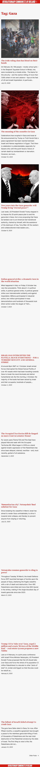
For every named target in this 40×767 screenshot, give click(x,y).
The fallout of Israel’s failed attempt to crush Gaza (18, 723)
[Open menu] (36, 2)
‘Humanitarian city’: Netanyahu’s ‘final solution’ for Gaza (18, 505)
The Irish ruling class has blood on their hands (19, 61)
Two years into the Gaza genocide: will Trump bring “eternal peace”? (18, 206)
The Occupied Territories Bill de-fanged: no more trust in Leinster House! (19, 434)
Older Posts (34, 755)
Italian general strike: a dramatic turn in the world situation (20, 280)
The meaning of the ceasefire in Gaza (18, 131)
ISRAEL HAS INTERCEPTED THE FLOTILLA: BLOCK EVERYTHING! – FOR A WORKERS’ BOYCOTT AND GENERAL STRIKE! (20, 358)
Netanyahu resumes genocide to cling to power (19, 571)
